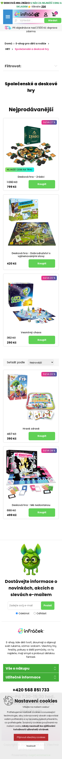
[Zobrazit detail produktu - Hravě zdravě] (31, 398)
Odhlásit (41, 613)
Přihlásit (45, 14)
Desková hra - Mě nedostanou (31, 505)
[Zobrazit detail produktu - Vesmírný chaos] (31, 302)
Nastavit (31, 746)
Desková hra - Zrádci (31, 176)
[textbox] (28, 20)
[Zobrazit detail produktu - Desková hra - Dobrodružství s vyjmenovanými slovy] (31, 222)
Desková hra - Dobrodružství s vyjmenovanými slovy (31, 255)
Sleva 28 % (49, 450)
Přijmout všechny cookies (31, 737)
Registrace (37, 14)
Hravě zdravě (31, 428)
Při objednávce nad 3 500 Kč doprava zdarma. (35, 29)
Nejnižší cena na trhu (19, 169)
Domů (8, 43)
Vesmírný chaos (31, 332)
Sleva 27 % (49, 122)
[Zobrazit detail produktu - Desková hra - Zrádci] (31, 146)
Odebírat (24, 613)
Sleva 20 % (49, 277)
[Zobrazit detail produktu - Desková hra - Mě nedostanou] (31, 474)
